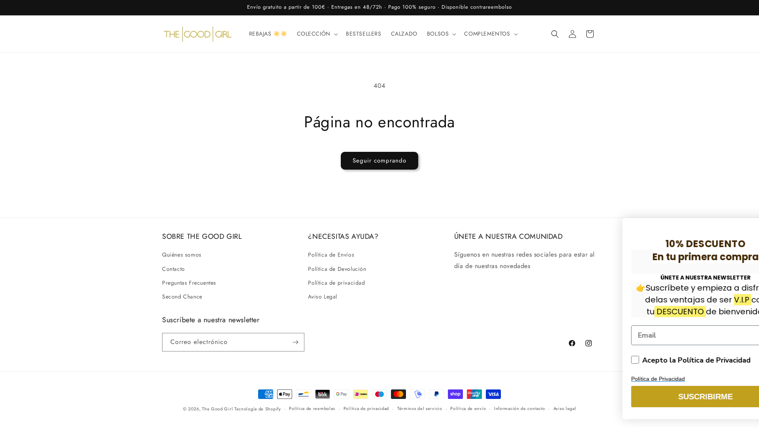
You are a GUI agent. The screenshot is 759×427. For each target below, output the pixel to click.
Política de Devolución (337, 269)
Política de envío (468, 408)
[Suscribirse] (295, 342)
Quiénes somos (182, 255)
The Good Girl (218, 409)
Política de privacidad (336, 283)
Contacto (173, 269)
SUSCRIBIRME (607, 396)
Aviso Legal (322, 296)
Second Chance (182, 296)
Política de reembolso (312, 408)
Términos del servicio (419, 408)
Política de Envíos (331, 255)
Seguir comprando (379, 160)
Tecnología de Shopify (257, 409)
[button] (316, 33)
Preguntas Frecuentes (189, 283)
